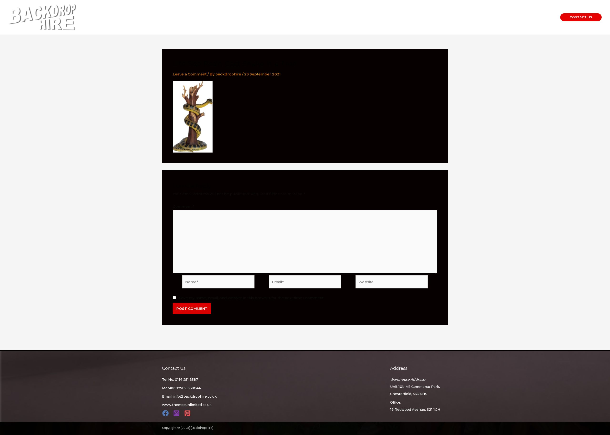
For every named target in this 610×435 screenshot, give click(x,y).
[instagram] (177, 413)
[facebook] (166, 413)
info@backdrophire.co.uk (195, 396)
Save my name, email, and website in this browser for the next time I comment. (251, 298)
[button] (581, 17)
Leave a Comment (190, 74)
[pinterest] (188, 413)
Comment (183, 206)
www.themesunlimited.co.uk (187, 405)
